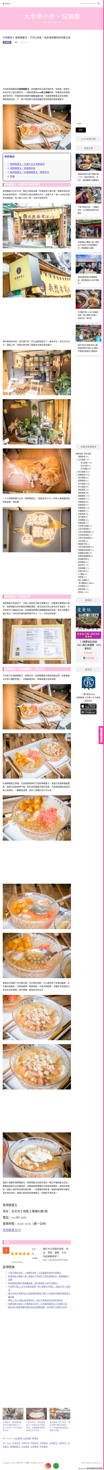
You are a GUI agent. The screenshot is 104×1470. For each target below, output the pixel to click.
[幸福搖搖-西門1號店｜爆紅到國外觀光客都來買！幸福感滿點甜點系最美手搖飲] (60, 1414)
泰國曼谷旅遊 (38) (85, 553)
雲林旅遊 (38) (83, 493)
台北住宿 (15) (86, 466)
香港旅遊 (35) (83, 562)
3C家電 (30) (82, 574)
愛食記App (90, 694)
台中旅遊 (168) (84, 484)
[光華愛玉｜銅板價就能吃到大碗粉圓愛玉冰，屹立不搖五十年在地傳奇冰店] (13, 1414)
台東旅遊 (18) (83, 514)
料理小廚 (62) (83, 571)
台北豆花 (16, 1443)
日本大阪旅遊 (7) (84, 529)
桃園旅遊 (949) (84, 475)
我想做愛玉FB (12, 1230)
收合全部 (87, 454)
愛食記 (35, 1438)
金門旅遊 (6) (83, 517)
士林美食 (34, 1447)
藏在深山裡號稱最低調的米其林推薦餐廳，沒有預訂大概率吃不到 (37, 1307)
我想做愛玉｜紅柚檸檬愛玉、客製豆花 (29, 172)
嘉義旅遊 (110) (84, 496)
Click (101, 735)
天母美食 (44, 1447)
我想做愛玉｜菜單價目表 (22, 168)
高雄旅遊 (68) (83, 502)
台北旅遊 (27, 1438)
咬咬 (15, 42)
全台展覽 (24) (83, 586)
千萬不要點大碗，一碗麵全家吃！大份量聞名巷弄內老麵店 (34, 1273)
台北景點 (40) (86, 469)
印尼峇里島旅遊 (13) (86, 547)
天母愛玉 (44, 1443)
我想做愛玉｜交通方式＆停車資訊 (27, 164)
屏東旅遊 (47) (83, 505)
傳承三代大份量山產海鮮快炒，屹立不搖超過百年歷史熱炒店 (35, 1300)
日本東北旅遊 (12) (85, 526)
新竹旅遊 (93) (83, 478)
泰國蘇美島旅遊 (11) (86, 550)
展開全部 (79, 454)
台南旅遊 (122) (84, 499)
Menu (8, 4)
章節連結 (9, 156)
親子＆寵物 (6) (83, 580)
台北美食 (7, 42)
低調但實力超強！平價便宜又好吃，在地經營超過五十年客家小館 (37, 1304)
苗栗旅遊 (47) (83, 481)
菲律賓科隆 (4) (83, 559)
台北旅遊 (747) (84, 460)
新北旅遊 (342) (84, 472)
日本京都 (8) (83, 541)
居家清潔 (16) (83, 589)
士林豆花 (62, 1443)
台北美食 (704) (86, 463)
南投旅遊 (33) (83, 490)
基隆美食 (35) (83, 457)
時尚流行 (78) (83, 565)
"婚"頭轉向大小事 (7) (86, 583)
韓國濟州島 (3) (83, 544)
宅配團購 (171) (84, 568)
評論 (12, 176)
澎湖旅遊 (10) (83, 520)
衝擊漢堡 (35, 96)
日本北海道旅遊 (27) (86, 532)
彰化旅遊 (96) (83, 487)
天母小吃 (26, 1443)
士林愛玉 (53, 1443)
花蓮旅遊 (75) (83, 511)
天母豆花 (35, 1443)
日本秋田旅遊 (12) (85, 535)
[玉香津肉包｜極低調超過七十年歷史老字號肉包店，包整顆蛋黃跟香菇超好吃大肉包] (36, 1414)
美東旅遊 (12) (83, 523)
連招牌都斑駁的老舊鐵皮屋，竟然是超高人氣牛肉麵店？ (33, 1283)
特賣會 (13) (82, 577)
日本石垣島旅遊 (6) (85, 538)
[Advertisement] (37, 67)
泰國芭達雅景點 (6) (85, 556)
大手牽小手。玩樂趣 (52, 16)
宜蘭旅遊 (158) (84, 508)
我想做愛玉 (15, 1447)
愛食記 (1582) (83, 592)
